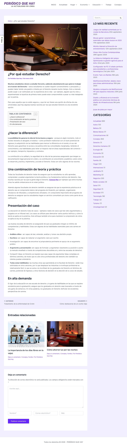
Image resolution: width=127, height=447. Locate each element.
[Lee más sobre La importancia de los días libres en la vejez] (26, 334)
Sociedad (96, 193)
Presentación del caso (17, 122)
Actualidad (63, 5)
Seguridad (97, 189)
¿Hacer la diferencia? (17, 117)
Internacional (98, 168)
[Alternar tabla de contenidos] (34, 114)
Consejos (117, 5)
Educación (97, 5)
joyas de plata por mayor (102, 110)
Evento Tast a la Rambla (102, 75)
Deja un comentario (14, 357)
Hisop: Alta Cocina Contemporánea (106, 52)
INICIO (53, 5)
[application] (76, 5)
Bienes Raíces (98, 132)
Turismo (96, 203)
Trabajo (108, 5)
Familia (30, 357)
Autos (95, 125)
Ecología (96, 150)
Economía (84, 5)
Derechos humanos (100, 146)
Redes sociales (98, 182)
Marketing (97, 175)
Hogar (72, 5)
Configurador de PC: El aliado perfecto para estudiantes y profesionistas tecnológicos (108, 69)
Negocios (96, 178)
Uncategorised (98, 207)
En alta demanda (16, 124)
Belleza (96, 128)
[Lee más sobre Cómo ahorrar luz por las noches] (65, 334)
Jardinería (97, 171)
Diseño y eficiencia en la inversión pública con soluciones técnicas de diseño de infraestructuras (106, 100)
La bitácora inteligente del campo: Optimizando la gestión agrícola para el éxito (108, 60)
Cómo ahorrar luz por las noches (62, 350)
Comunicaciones (99, 135)
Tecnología (97, 196)
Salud (95, 185)
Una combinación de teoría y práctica (23, 119)
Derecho (96, 143)
